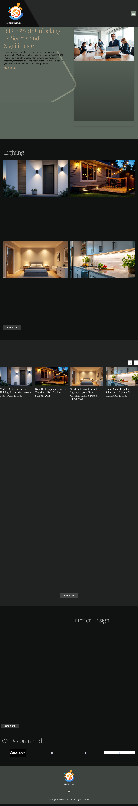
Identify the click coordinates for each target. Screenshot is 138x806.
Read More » (10, 68)
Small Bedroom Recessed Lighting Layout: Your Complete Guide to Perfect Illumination (83, 394)
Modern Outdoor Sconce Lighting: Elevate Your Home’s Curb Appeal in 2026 (15, 392)
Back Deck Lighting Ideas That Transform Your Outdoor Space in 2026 (51, 392)
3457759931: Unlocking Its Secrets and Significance (32, 38)
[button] (133, 13)
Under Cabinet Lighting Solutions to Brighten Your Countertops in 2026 (119, 392)
